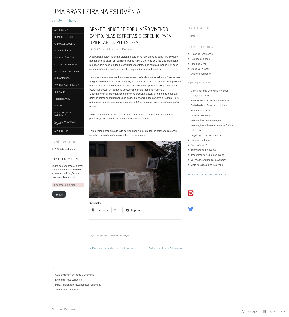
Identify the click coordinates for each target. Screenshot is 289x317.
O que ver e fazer (200, 68)
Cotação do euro (200, 95)
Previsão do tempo (201, 140)
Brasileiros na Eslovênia (62, 113)
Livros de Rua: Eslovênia (68, 279)
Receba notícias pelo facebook (207, 174)
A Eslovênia (126, 48)
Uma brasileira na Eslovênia (96, 11)
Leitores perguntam (65, 64)
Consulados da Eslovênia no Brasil (209, 90)
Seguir (59, 194)
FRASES (58, 105)
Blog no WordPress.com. (64, 309)
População (124, 235)
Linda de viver (198, 63)
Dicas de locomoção (202, 53)
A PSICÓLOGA (61, 131)
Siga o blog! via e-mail (66, 159)
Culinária (59, 92)
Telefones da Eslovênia (203, 149)
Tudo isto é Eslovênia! (67, 289)
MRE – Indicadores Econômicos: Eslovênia (78, 284)
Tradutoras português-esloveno (207, 154)
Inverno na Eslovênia (66, 85)
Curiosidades (62, 78)
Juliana (110, 48)
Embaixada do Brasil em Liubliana (209, 105)
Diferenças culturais (66, 71)
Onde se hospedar (201, 73)
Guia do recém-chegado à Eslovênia (74, 274)
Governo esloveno (201, 115)
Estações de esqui (201, 58)
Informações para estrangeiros (207, 120)
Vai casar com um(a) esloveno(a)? (209, 159)
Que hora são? (199, 145)
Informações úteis (65, 57)
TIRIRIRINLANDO (62, 98)
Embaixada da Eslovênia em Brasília (210, 100)
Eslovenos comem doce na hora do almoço (111, 248)
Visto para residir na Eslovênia (207, 164)
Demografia (101, 235)
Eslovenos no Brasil (201, 110)
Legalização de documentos (206, 135)
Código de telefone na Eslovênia (165, 248)
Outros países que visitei (65, 123)
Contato (57, 20)
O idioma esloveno (64, 43)
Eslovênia (113, 235)
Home (72, 20)
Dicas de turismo (64, 37)
